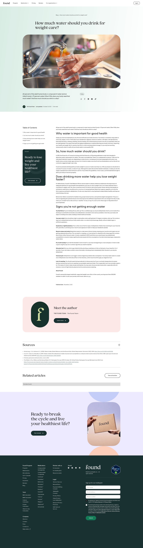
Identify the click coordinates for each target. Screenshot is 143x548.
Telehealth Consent (100, 512)
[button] (25, 3)
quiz (89, 276)
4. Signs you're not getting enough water (33, 143)
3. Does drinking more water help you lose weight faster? (34, 139)
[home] (6, 3)
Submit (91, 518)
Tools (24, 492)
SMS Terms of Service (106, 511)
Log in (136, 3)
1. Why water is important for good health (34, 132)
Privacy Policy (108, 502)
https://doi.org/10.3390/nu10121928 (103, 351)
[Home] (93, 466)
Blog (57, 15)
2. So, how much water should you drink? (33, 135)
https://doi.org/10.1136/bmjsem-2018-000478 (49, 355)
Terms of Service (98, 502)
